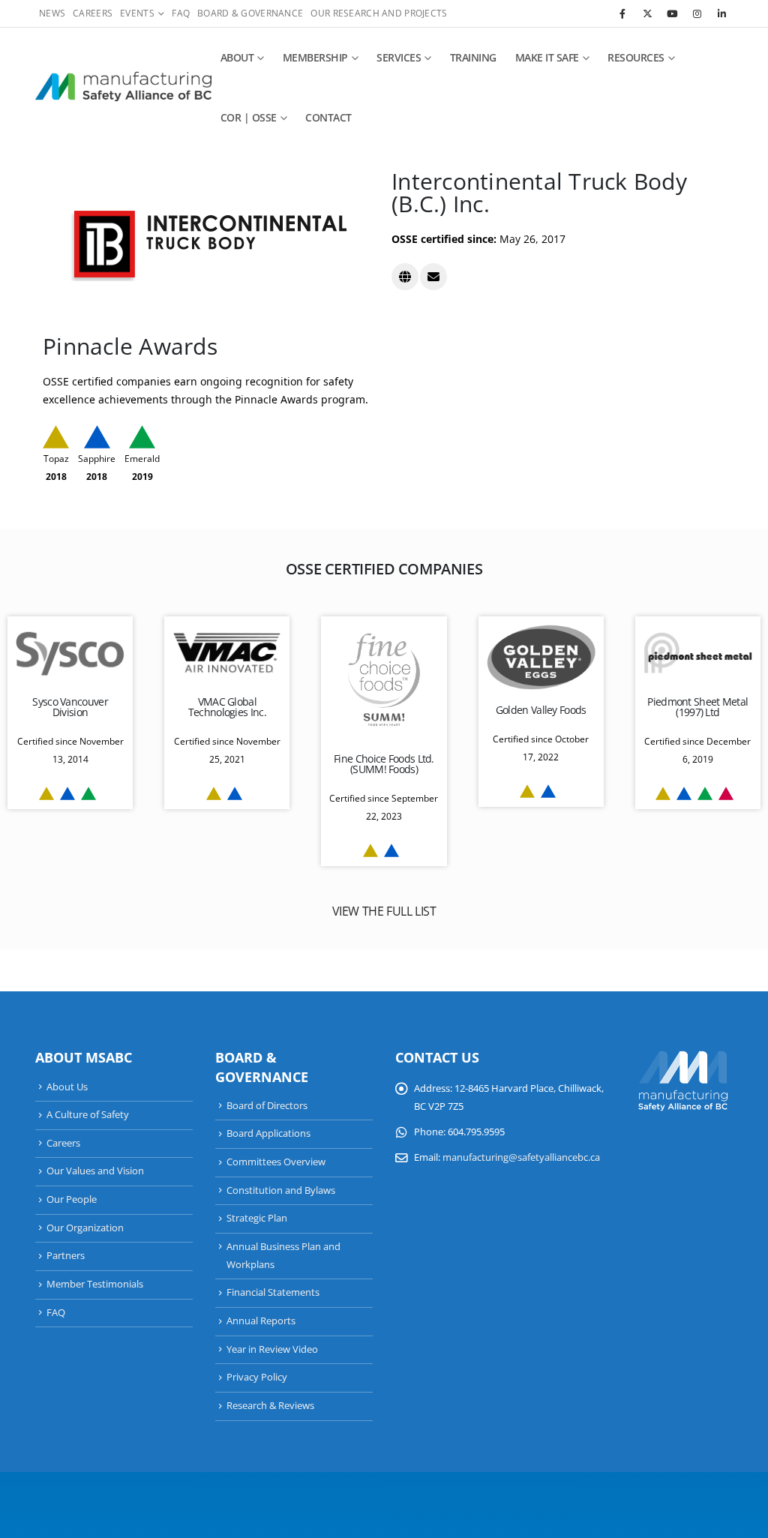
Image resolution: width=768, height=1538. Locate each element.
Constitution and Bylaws (280, 1190)
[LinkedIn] (721, 13)
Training (473, 57)
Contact (328, 117)
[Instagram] (696, 13)
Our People (71, 1199)
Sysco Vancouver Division (70, 706)
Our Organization (85, 1228)
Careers (92, 13)
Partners (65, 1255)
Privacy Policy (256, 1377)
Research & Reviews (270, 1405)
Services (398, 57)
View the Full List (384, 911)
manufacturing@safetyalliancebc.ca (521, 1157)
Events (137, 13)
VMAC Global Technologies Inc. (227, 706)
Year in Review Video (272, 1349)
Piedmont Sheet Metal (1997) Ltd (697, 706)
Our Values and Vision (95, 1171)
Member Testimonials (94, 1284)
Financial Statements (273, 1292)
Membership (315, 57)
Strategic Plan (256, 1218)
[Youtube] (672, 13)
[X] (647, 13)
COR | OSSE (248, 117)
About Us (67, 1087)
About (237, 57)
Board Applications (268, 1133)
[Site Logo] (123, 87)
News (52, 13)
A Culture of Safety (87, 1114)
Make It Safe (547, 57)
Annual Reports (261, 1321)
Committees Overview (276, 1162)
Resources (636, 57)
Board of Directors (267, 1105)
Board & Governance (250, 13)
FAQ (181, 13)
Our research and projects (378, 13)
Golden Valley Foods (541, 710)
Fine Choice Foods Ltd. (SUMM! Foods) (384, 763)
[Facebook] (622, 13)
